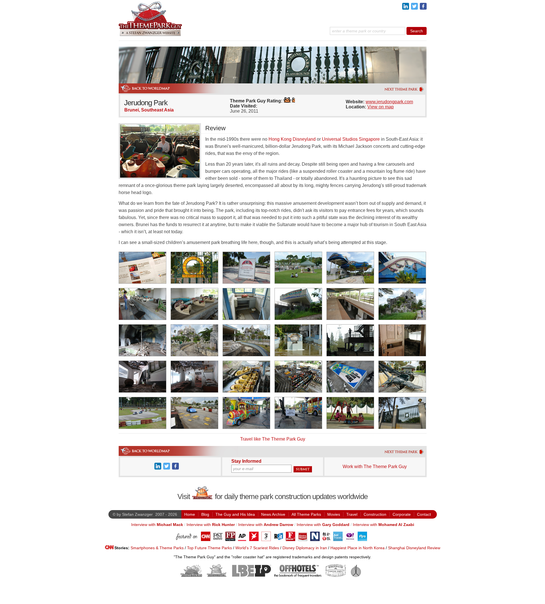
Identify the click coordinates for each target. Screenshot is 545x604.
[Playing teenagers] (350, 413)
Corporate (402, 514)
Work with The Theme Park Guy (375, 466)
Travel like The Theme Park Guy (272, 439)
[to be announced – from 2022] (357, 576)
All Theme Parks (306, 514)
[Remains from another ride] (194, 304)
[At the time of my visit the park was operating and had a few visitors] (298, 268)
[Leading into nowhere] (298, 340)
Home (189, 514)
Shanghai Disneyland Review (414, 548)
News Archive (273, 514)
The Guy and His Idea (235, 514)
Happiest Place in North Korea (357, 548)
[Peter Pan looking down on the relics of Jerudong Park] (350, 340)
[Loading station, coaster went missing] (350, 304)
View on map (380, 106)
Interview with (157, 524)
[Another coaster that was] (298, 304)
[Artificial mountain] (402, 304)
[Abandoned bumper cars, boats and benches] (298, 377)
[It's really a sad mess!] (142, 377)
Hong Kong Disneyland (292, 139)
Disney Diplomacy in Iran (304, 548)
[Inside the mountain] (142, 340)
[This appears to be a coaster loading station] (350, 268)
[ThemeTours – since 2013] (191, 576)
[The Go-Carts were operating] (142, 413)
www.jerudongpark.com (389, 101)
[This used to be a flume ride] (194, 340)
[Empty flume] (246, 340)
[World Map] (145, 91)
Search (416, 31)
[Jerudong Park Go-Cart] (194, 413)
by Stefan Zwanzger (135, 514)
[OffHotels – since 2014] (298, 576)
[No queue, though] (298, 413)
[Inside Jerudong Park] (402, 340)
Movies (333, 514)
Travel (351, 514)
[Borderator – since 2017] (336, 576)
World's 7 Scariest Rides (257, 548)
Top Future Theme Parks (209, 548)
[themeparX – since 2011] (217, 576)
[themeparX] (202, 497)
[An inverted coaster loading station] (402, 268)
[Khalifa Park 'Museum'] (405, 91)
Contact (424, 514)
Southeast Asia (157, 110)
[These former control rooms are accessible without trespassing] (194, 377)
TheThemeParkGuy (151, 18)
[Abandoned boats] (246, 377)
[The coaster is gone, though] (142, 304)
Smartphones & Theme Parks (157, 548)
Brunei (131, 110)
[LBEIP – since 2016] (251, 576)
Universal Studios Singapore (351, 139)
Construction (375, 514)
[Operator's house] (246, 304)
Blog (205, 514)
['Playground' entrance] (246, 268)
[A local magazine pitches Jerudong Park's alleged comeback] (142, 268)
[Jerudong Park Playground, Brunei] (194, 268)
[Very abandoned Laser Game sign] (350, 377)
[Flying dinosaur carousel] (402, 377)
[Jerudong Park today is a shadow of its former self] (402, 413)
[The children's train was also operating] (246, 413)
